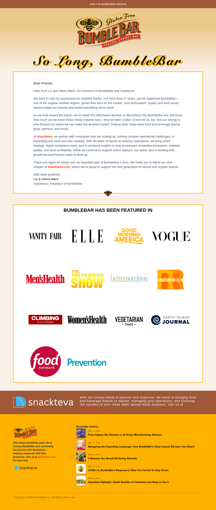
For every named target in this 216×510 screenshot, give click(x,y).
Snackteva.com (92, 408)
